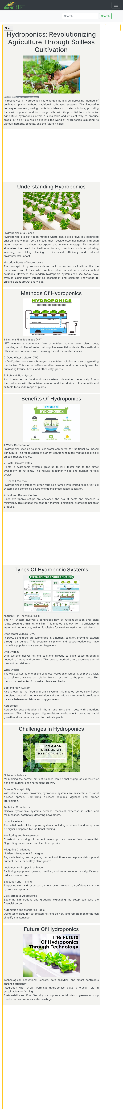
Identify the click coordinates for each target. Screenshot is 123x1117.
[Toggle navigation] (115, 5)
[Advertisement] (51, 156)
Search (105, 16)
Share (8, 28)
